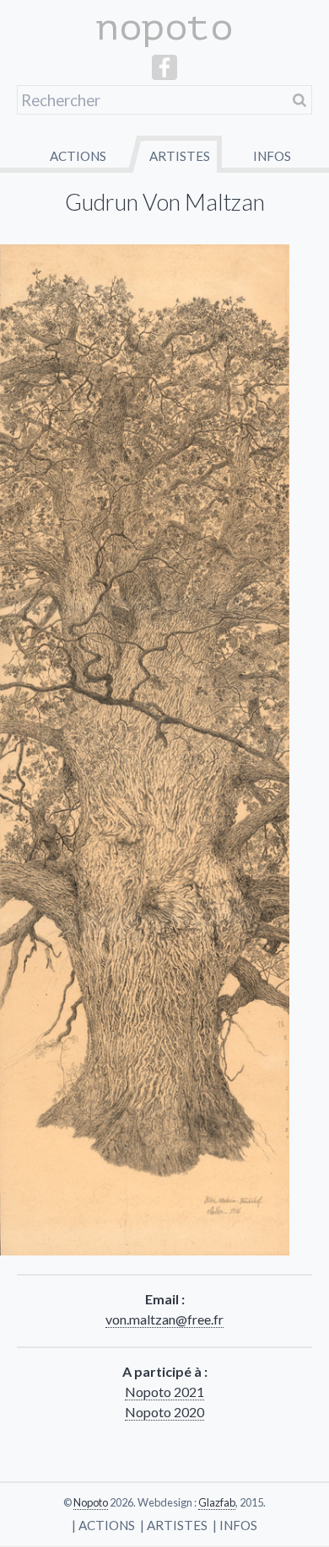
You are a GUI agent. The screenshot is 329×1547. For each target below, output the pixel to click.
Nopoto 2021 (164, 1392)
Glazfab (216, 1502)
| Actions (103, 1525)
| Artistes (174, 1525)
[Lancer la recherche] (299, 100)
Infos (272, 155)
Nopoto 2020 (164, 1412)
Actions (78, 155)
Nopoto (90, 1502)
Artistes (179, 155)
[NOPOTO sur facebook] (164, 75)
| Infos (235, 1525)
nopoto (164, 27)
